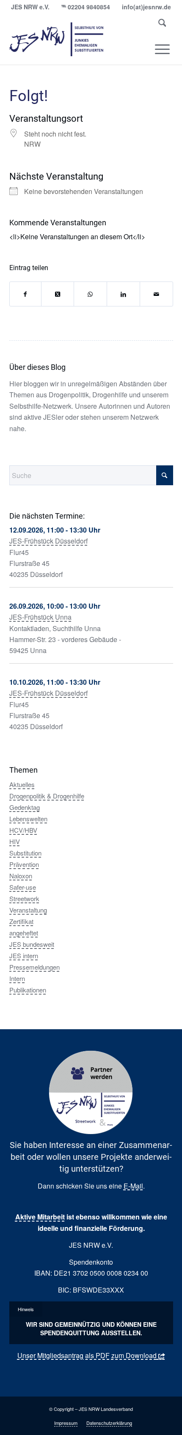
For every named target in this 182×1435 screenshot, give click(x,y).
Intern (17, 978)
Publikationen (27, 989)
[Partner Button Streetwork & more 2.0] (91, 1092)
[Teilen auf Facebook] (25, 294)
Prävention (24, 864)
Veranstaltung (28, 909)
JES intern (23, 955)
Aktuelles (22, 784)
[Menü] (162, 49)
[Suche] (162, 24)
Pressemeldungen (34, 966)
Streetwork (24, 898)
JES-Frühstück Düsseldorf (48, 541)
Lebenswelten (28, 818)
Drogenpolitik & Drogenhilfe (46, 795)
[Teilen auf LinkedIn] (123, 294)
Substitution (25, 852)
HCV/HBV (23, 829)
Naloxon (20, 875)
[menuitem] (162, 24)
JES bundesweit (31, 944)
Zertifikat (21, 921)
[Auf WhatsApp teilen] (90, 294)
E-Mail (133, 1186)
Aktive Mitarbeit (40, 1217)
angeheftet (23, 932)
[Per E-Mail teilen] (156, 294)
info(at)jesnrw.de (146, 7)
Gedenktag (24, 807)
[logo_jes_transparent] (75, 39)
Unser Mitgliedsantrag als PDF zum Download (87, 1355)
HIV (14, 841)
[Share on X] (57, 294)
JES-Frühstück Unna (40, 617)
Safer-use (22, 887)
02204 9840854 (89, 7)
